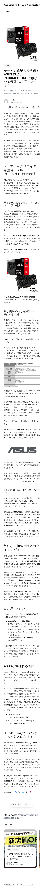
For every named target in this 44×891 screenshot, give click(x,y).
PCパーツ (7, 65)
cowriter (12, 100)
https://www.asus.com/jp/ (18, 717)
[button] (10, 107)
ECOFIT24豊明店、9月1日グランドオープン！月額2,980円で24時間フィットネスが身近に (20, 856)
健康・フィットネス (13, 849)
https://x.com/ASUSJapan (18, 723)
